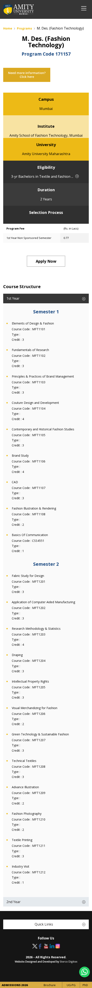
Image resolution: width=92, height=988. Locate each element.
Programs (24, 28)
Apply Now (46, 261)
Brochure (50, 985)
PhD (85, 985)
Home (7, 28)
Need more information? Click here (27, 75)
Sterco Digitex (68, 961)
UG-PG (71, 985)
